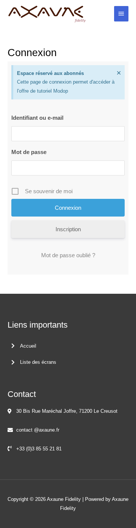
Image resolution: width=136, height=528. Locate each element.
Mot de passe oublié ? (68, 255)
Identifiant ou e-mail (37, 117)
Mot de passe (28, 152)
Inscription (68, 229)
